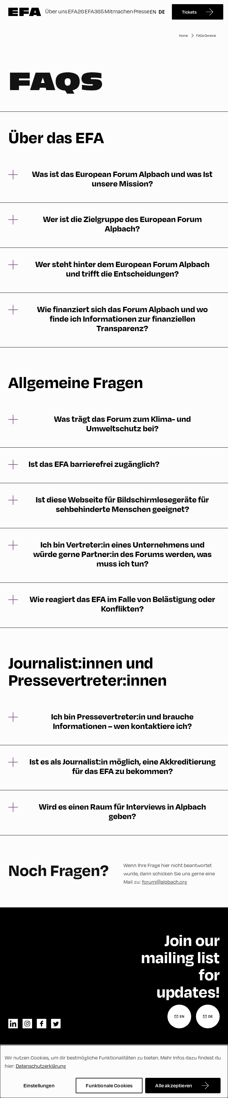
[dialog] (114, 1071)
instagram (27, 1023)
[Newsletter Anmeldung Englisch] (179, 1016)
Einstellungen (39, 1085)
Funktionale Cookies (109, 1085)
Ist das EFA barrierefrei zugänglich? (93, 464)
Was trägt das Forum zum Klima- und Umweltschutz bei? (122, 423)
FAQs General (206, 35)
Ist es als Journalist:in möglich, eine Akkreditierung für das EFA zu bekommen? (122, 766)
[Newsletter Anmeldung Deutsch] (208, 1016)
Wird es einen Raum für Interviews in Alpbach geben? (122, 811)
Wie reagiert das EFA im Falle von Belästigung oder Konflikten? (122, 603)
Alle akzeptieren (173, 1085)
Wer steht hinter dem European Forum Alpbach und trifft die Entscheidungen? (122, 268)
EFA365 (94, 11)
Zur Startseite (24, 12)
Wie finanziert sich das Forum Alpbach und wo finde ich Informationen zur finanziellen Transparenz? (122, 318)
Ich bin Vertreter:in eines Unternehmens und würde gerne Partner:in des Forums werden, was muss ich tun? (122, 554)
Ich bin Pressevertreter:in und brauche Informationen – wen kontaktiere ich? (122, 721)
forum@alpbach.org (164, 881)
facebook (41, 1023)
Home (183, 35)
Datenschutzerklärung (41, 1065)
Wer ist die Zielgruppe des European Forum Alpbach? (122, 223)
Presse (142, 11)
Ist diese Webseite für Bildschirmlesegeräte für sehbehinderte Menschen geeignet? (122, 504)
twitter (56, 1023)
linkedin (13, 1023)
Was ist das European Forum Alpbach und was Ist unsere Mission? (122, 178)
